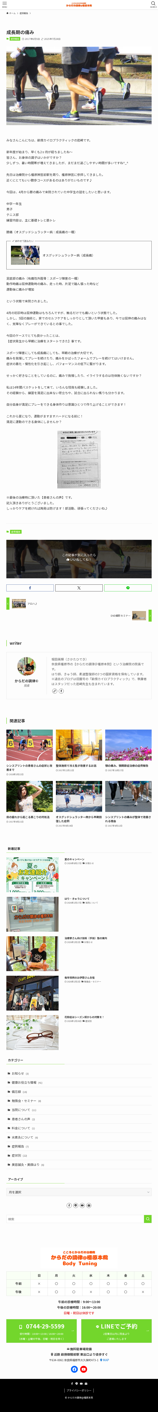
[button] (30, 587)
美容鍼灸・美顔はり (28, 1164)
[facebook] (61, 691)
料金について (23, 1128)
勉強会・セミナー (26, 1100)
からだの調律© (26, 681)
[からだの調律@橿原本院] (79, 4)
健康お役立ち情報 (27, 1082)
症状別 (19, 1155)
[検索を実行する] (148, 1219)
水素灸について (25, 1137)
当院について (24, 1109)
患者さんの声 (23, 1119)
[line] (75, 1205)
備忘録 (19, 1091)
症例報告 (15, 38)
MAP (106, 1360)
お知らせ (20, 1073)
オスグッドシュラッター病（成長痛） (69, 255)
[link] (54, 691)
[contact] (88, 1205)
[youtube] (82, 1205)
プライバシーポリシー (79, 1390)
